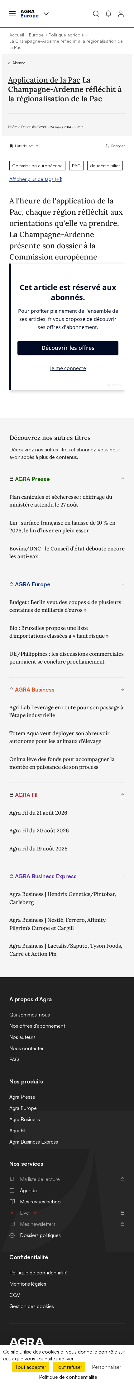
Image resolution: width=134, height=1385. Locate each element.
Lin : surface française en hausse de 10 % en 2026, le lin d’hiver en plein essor (62, 526)
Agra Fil (17, 1130)
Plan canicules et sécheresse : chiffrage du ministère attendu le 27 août (60, 500)
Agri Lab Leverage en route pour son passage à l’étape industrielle (66, 711)
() (35, 179)
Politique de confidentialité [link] (68, 1377)
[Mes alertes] (108, 13)
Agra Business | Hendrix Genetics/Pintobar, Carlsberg (62, 898)
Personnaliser (106, 1367)
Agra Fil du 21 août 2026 (38, 812)
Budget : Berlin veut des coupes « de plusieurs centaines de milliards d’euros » (65, 606)
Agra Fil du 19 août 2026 (38, 848)
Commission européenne (37, 165)
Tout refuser (69, 1367)
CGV (14, 1295)
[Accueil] (67, 1342)
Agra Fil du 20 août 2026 (39, 830)
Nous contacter (26, 1048)
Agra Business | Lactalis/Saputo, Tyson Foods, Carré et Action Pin (65, 949)
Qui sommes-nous (29, 1014)
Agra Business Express (33, 1142)
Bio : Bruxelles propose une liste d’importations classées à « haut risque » (59, 632)
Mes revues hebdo (40, 1201)
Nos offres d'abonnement (37, 1026)
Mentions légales (27, 1284)
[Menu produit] (46, 14)
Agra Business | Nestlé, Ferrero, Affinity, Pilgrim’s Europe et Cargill (58, 923)
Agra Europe (23, 1108)
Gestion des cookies (31, 1306)
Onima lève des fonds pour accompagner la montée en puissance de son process (62, 763)
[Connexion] (121, 13)
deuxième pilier (105, 165)
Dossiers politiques (40, 1235)
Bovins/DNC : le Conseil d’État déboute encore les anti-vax (67, 552)
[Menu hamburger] (12, 13)
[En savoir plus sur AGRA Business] (122, 689)
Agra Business (24, 1119)
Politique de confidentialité (38, 1272)
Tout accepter (30, 1367)
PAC (76, 165)
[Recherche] (96, 13)
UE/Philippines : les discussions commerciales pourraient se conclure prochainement (66, 657)
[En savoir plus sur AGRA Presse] (122, 479)
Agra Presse (22, 1097)
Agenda (28, 1190)
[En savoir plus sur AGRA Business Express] (122, 876)
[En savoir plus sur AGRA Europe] (122, 584)
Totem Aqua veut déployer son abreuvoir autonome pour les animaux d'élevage (59, 737)
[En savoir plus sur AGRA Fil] (122, 794)
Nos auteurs (22, 1037)
